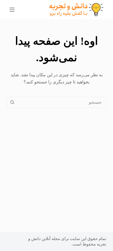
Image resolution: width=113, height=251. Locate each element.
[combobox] (62, 102)
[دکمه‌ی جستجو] (12, 102)
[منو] (12, 9)
